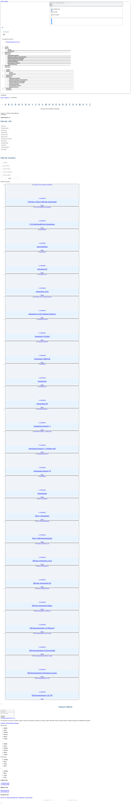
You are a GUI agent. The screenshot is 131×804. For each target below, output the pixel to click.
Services (6, 734)
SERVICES (9, 76)
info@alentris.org (5, 791)
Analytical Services (12, 64)
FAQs (5, 765)
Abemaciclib (4, 134)
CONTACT (8, 67)
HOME (6, 47)
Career (5, 763)
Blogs (5, 761)
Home (2, 97)
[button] (4, 34)
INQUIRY (7, 65)
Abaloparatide (5, 128)
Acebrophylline (5, 147)
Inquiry (5, 736)
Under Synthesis (7, 172)
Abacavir (3, 126)
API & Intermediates (14, 84)
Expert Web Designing (83, 800)
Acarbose (3, 145)
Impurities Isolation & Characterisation (18, 79)
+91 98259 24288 (5, 784)
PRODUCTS (8, 52)
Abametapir (4, 132)
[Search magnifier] (51, 5)
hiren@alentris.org (5, 790)
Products (6, 97)
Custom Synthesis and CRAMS (16, 82)
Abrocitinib (4, 140)
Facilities (6, 759)
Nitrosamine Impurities (14, 78)
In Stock (5, 162)
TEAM (11, 72)
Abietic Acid (4, 136)
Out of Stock (6, 165)
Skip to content (4, 1)
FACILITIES (11, 51)
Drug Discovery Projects (15, 85)
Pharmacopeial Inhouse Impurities (17, 81)
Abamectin (4, 130)
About (5, 730)
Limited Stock (6, 168)
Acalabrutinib (4, 143)
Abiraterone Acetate (6, 138)
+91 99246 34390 (5, 783)
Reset (9, 178)
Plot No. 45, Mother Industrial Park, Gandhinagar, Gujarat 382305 (16, 797)
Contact (5, 738)
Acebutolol (4, 149)
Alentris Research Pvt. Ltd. (59, 800)
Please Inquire (7, 175)
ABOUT (8, 71)
